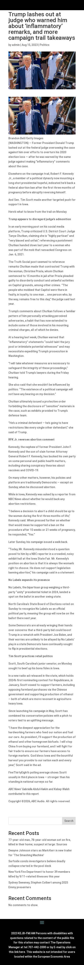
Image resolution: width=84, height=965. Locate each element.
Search (68, 820)
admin (16, 44)
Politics (44, 44)
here (22, 951)
